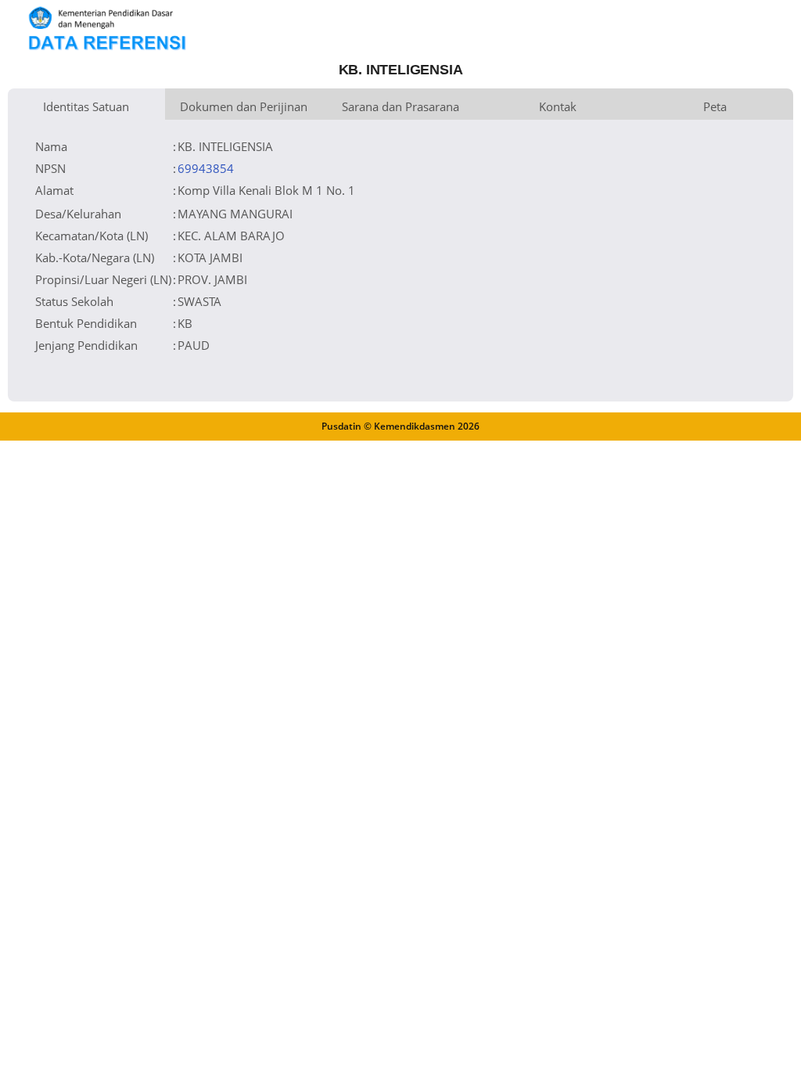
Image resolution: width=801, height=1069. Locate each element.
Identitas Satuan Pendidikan (86, 109)
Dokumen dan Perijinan (243, 106)
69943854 (206, 168)
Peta (715, 106)
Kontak (558, 106)
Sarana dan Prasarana (400, 106)
